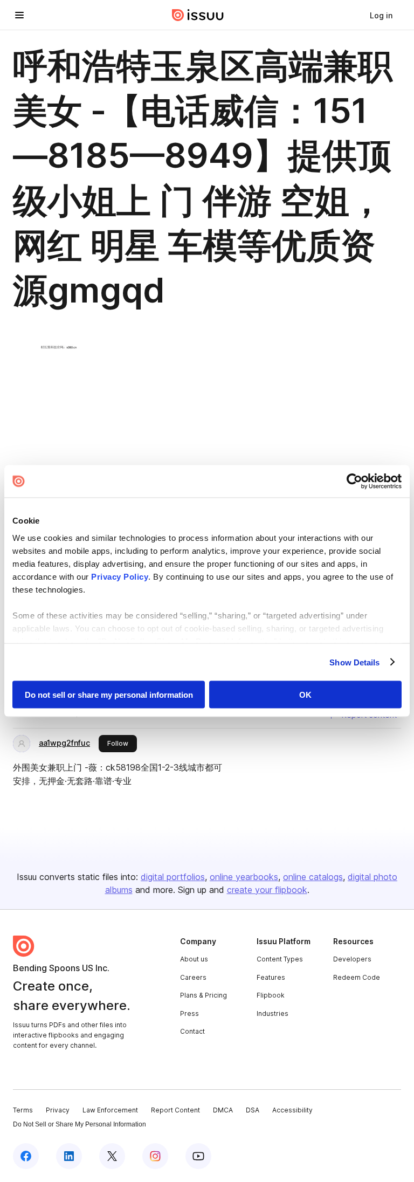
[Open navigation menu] (19, 15)
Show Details (354, 661)
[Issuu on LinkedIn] (69, 1156)
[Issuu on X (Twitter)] (112, 1156)
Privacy (58, 1110)
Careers (193, 977)
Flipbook (271, 995)
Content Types (280, 959)
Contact (192, 1031)
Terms (23, 1110)
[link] (381, 15)
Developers (352, 959)
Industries (272, 1013)
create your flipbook (267, 889)
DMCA (223, 1110)
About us (194, 959)
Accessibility (292, 1110)
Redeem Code (356, 977)
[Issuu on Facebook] (26, 1156)
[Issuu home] (198, 15)
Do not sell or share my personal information (109, 694)
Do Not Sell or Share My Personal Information (79, 1124)
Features (271, 977)
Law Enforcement (110, 1110)
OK (305, 694)
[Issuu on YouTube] (198, 1156)
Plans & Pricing (203, 995)
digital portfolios (173, 876)
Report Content (175, 1110)
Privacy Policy (119, 576)
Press (189, 1013)
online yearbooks (244, 876)
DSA (252, 1110)
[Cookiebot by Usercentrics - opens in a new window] (354, 481)
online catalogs (313, 876)
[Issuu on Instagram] (155, 1156)
